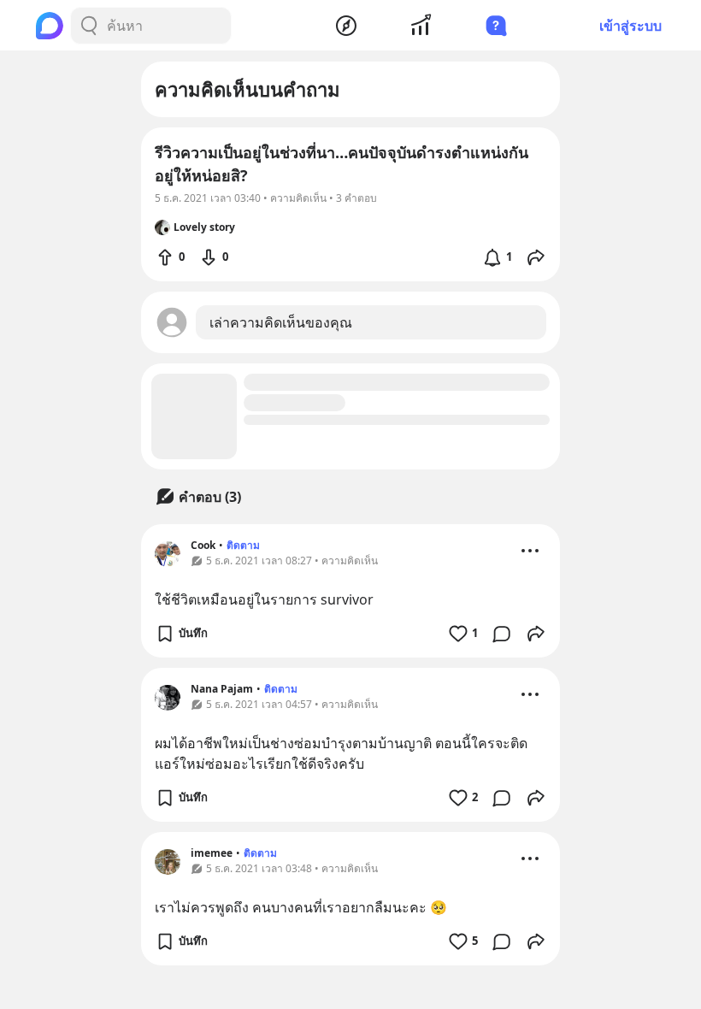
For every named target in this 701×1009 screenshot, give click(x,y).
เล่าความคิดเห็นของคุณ (280, 322)
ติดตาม (243, 545)
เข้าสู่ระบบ (630, 25)
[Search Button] (89, 25)
